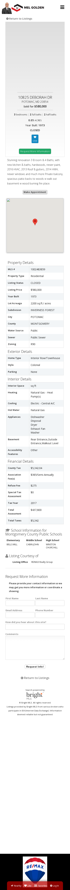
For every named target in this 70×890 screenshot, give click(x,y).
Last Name (41, 598)
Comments (11, 634)
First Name (12, 598)
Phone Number (44, 610)
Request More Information (35, 151)
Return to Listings (20, 18)
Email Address (14, 610)
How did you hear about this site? (25, 622)
